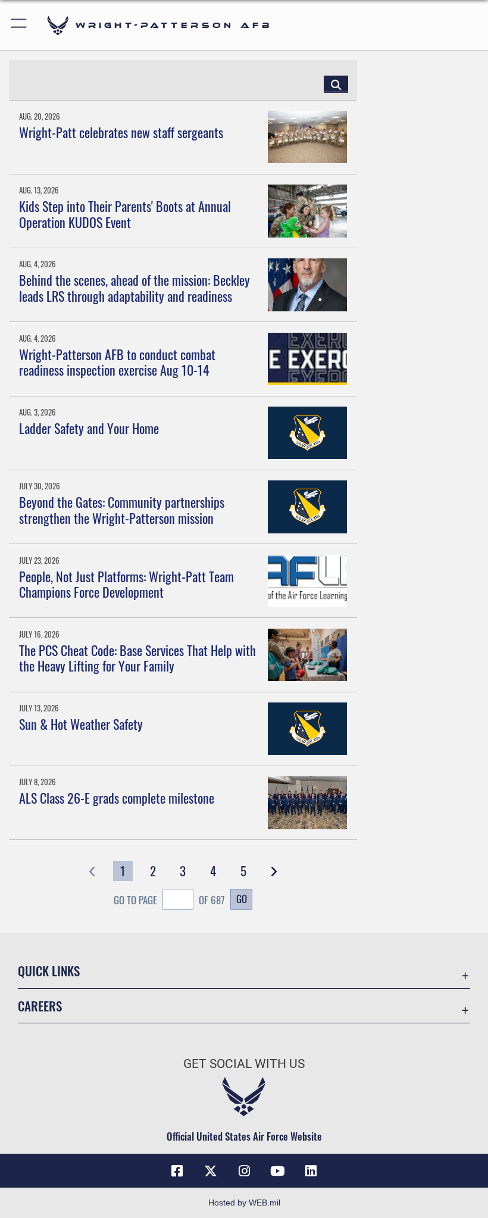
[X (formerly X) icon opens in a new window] (211, 1171)
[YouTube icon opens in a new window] (277, 1171)
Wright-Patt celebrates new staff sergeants (121, 132)
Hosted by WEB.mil (244, 1202)
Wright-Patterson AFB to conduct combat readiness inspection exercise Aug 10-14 (117, 362)
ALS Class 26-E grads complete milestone (116, 797)
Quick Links (49, 970)
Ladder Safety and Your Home (89, 428)
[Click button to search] (336, 84)
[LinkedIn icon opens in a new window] (311, 1171)
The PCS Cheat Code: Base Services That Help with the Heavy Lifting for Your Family (137, 658)
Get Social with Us (244, 1064)
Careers (40, 1006)
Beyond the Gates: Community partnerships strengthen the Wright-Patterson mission (121, 509)
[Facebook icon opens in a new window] (177, 1171)
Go (241, 898)
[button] (19, 25)
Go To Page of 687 (169, 899)
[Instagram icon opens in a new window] (244, 1171)
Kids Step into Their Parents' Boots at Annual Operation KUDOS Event (125, 213)
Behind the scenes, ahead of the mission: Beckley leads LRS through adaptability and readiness (134, 287)
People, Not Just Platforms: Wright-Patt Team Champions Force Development (126, 584)
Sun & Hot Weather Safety (81, 723)
